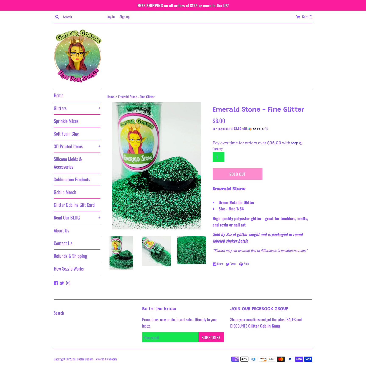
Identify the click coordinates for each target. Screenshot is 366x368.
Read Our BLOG (77, 217)
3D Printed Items (77, 146)
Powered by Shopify (106, 359)
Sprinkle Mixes (66, 120)
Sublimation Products (72, 179)
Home (58, 95)
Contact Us (63, 243)
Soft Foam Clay (66, 133)
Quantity (218, 148)
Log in (111, 16)
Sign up (124, 16)
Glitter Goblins (85, 359)
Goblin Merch (65, 192)
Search (59, 313)
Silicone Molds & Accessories (68, 163)
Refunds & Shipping (70, 255)
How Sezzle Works (69, 268)
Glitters (77, 108)
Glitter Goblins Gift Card (74, 204)
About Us (61, 230)
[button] (262, 128)
